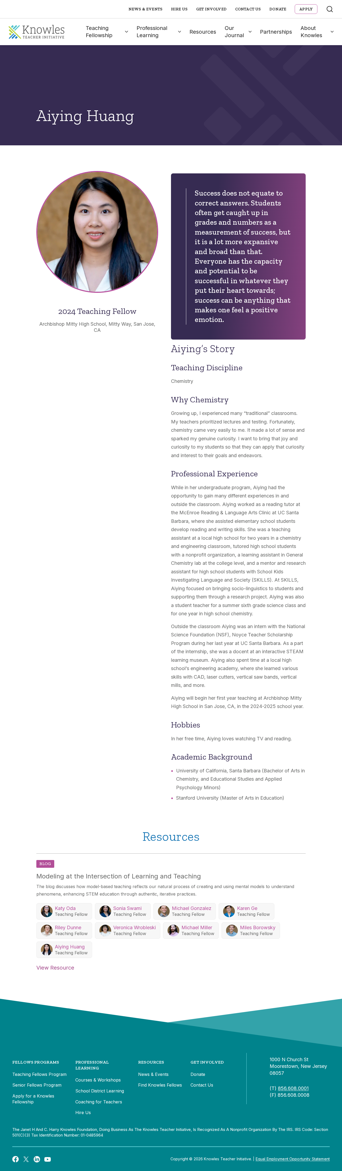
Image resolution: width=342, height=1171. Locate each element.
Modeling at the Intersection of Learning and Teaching (118, 876)
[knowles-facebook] (15, 1159)
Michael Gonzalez (191, 908)
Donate (277, 9)
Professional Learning (152, 31)
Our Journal (234, 31)
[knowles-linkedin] (37, 1159)
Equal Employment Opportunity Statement (293, 1159)
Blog (45, 863)
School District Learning (99, 1091)
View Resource (55, 967)
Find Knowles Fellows (160, 1085)
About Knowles (311, 31)
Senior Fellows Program (36, 1085)
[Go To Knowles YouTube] (47, 1159)
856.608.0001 (293, 1088)
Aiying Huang (70, 947)
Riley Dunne (68, 927)
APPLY (306, 9)
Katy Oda (65, 908)
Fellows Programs (35, 1062)
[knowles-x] (26, 1159)
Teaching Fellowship (99, 31)
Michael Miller (196, 927)
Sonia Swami (127, 908)
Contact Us (248, 9)
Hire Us (179, 9)
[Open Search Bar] (329, 9)
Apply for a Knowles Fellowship (33, 1098)
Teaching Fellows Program (39, 1074)
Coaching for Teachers (98, 1101)
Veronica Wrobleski (134, 927)
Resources (202, 32)
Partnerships (276, 32)
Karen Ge (247, 908)
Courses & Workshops (98, 1080)
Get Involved (211, 9)
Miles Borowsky (257, 927)
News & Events (145, 9)
